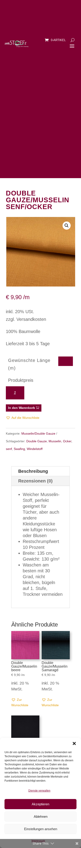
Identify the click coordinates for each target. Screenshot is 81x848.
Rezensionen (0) (35, 480)
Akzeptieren (40, 804)
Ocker (67, 441)
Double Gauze (36, 441)
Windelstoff (35, 449)
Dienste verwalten (39, 790)
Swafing (19, 449)
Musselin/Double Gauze (38, 433)
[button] (74, 743)
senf (9, 449)
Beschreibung (33, 471)
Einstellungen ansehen (40, 829)
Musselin (55, 441)
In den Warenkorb (21, 408)
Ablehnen (40, 816)
